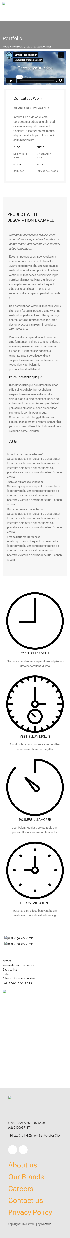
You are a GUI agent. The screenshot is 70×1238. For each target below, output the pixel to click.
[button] (61, 10)
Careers (20, 1188)
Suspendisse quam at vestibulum (32, 1074)
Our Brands (26, 1177)
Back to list (10, 969)
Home (6, 47)
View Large (7, 1058)
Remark (46, 1224)
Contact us (25, 1200)
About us (22, 1165)
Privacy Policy (30, 1212)
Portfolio (17, 47)
